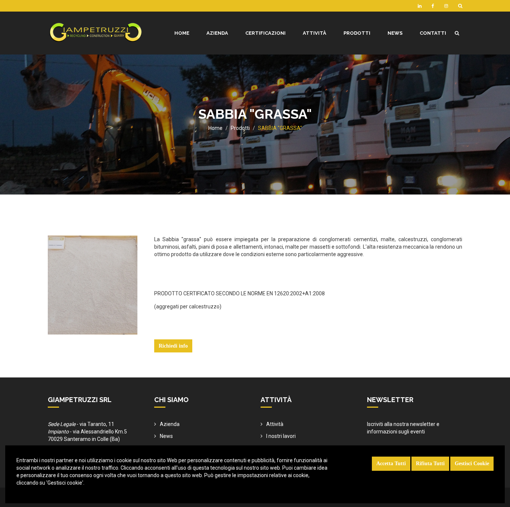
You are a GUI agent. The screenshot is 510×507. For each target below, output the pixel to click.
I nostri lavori (281, 436)
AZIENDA (217, 33)
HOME (181, 33)
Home (215, 128)
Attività (274, 424)
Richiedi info (173, 346)
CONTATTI (433, 33)
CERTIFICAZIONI (265, 33)
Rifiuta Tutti (430, 463)
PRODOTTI (356, 33)
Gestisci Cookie (472, 463)
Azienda (170, 424)
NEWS (395, 33)
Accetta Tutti (391, 463)
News (166, 436)
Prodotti (240, 128)
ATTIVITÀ (314, 33)
